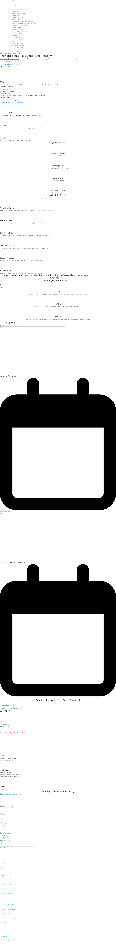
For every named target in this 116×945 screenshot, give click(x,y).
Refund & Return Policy (18, 39)
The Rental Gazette (17, 29)
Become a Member (9, 61)
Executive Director (5, 89)
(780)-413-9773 (4, 789)
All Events (3, 325)
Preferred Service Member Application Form (24, 23)
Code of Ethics (16, 19)
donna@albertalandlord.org (8, 91)
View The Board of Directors (13, 102)
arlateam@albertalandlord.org (11, 940)
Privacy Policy (16, 11)
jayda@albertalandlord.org (21, 100)
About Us (14, 5)
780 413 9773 (7, 936)
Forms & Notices (16, 35)
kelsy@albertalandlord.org (37, 95)
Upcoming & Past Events (19, 43)
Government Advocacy (18, 13)
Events (14, 41)
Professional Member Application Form (23, 21)
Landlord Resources (17, 27)
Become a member (17, 47)
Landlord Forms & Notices (19, 33)
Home (13, 3)
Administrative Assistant (7, 100)
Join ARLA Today (8, 705)
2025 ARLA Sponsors (18, 45)
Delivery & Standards (18, 37)
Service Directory (8, 893)
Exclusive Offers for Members (20, 25)
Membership (15, 15)
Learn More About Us (10, 64)
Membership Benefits (18, 17)
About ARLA (5, 875)
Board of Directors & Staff (19, 9)
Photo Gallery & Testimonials (20, 7)
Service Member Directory (19, 31)
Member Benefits (7, 880)
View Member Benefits (11, 708)
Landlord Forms (7, 884)
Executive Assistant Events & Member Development (14, 95)
